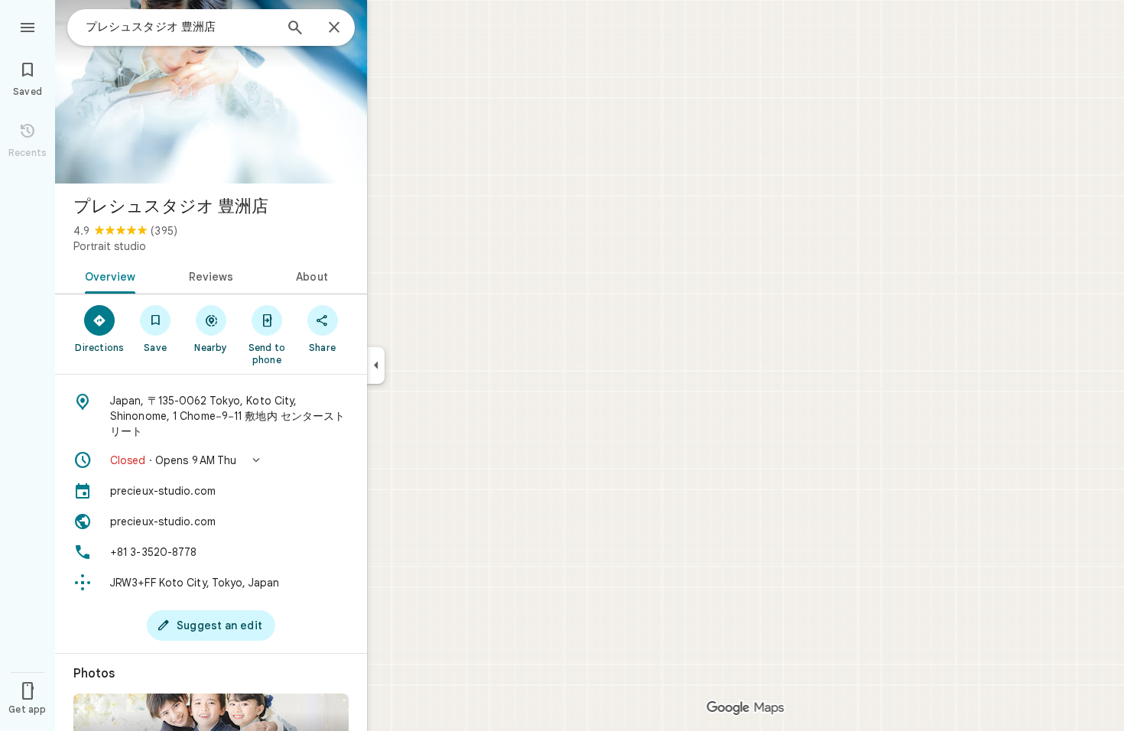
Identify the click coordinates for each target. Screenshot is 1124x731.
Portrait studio (109, 246)
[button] (211, 460)
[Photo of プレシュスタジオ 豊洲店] (211, 92)
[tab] (107, 275)
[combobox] (180, 27)
